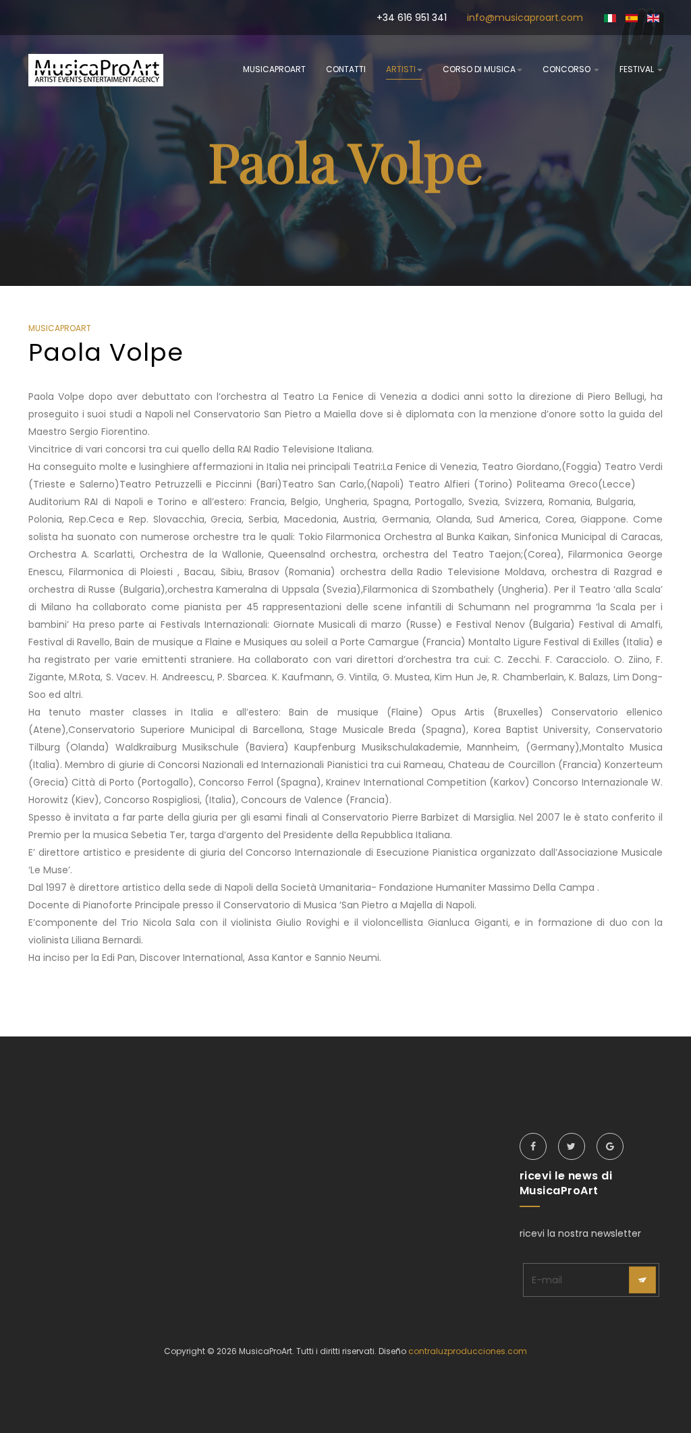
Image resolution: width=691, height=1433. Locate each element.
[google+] (610, 1146)
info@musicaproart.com (525, 17)
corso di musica (479, 69)
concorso (567, 69)
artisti (401, 69)
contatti (346, 69)
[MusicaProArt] (95, 70)
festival (637, 69)
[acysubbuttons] (642, 1279)
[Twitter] (571, 1146)
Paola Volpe (106, 352)
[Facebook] (533, 1146)
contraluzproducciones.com (467, 1351)
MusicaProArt (274, 69)
